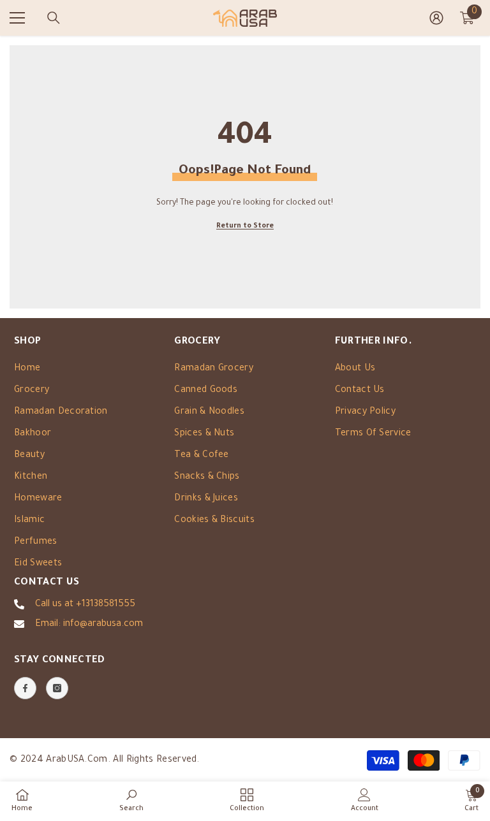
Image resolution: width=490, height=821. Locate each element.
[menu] (17, 17)
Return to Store (245, 226)
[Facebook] (25, 688)
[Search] (53, 17)
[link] (131, 800)
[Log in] (436, 18)
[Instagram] (57, 688)
